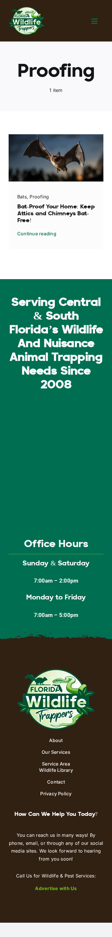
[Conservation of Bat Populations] (56, 136)
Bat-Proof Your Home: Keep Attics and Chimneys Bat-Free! (56, 214)
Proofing (39, 197)
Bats (22, 197)
